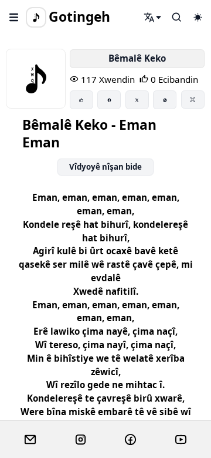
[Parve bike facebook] (109, 99)
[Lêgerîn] (153, 17)
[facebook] (130, 440)
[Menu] (14, 17)
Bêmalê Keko (137, 58)
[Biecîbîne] (81, 99)
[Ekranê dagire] (193, 99)
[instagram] (80, 440)
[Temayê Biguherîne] (197, 17)
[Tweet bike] (137, 99)
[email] (30, 440)
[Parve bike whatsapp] (164, 99)
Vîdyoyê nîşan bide (105, 166)
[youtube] (181, 440)
